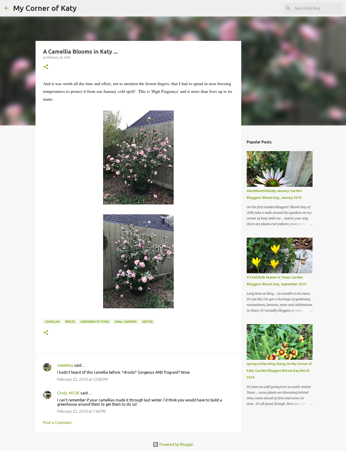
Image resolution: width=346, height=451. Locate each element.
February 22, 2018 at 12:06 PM (82, 379)
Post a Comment (57, 422)
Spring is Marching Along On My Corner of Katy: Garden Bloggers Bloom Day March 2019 (279, 370)
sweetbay (65, 365)
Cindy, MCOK (68, 393)
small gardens (126, 321)
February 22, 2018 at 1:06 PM (81, 411)
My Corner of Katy (45, 8)
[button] (46, 67)
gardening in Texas (94, 321)
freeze (70, 321)
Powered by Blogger (175, 444)
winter (147, 321)
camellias (52, 321)
